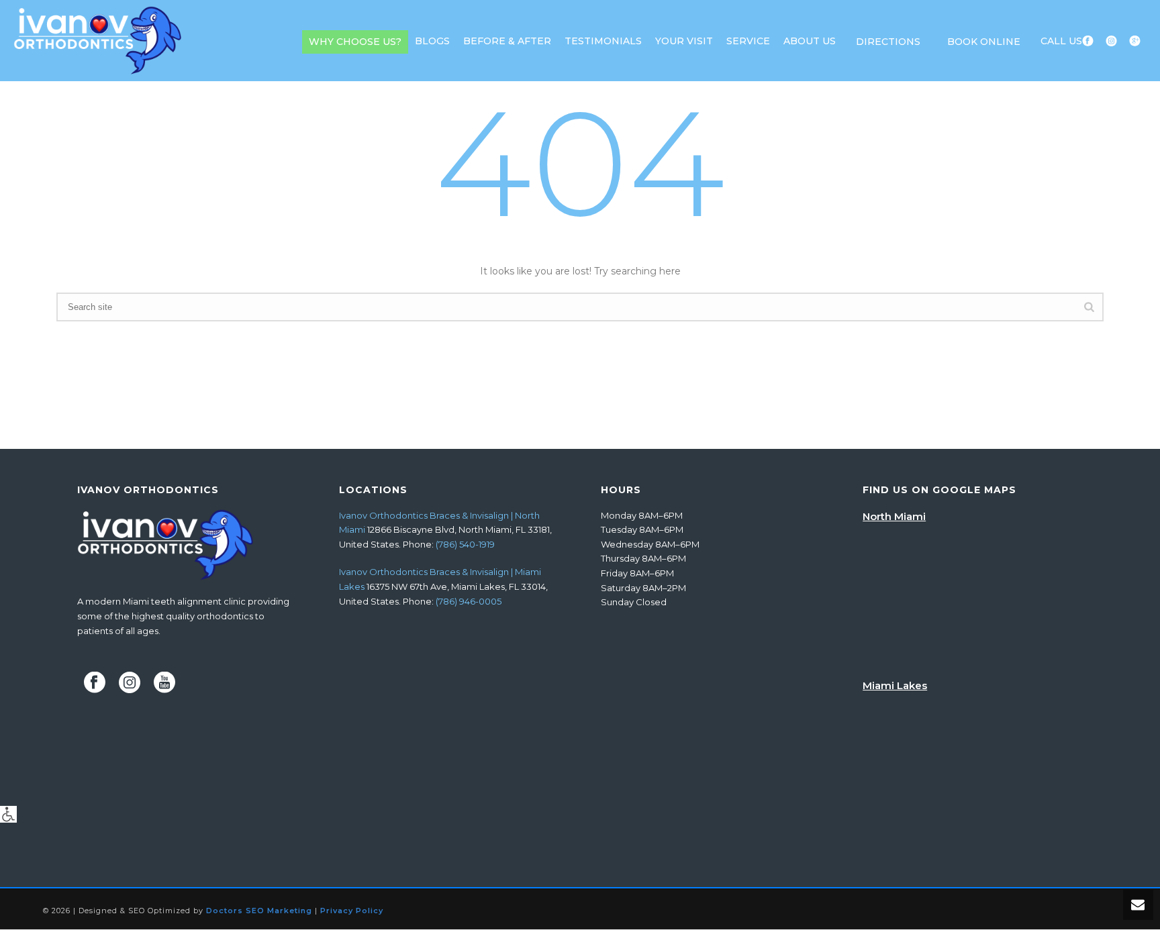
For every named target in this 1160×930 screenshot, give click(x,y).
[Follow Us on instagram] (129, 683)
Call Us (1061, 41)
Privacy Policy (351, 910)
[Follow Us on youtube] (164, 683)
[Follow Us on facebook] (94, 683)
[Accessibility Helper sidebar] (8, 814)
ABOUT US (809, 41)
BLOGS (432, 41)
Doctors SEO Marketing (259, 910)
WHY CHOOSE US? (355, 42)
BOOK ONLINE (983, 42)
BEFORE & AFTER (507, 41)
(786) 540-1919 (465, 544)
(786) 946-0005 (468, 601)
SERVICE (748, 41)
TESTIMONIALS (603, 41)
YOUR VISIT (684, 41)
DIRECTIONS (888, 42)
